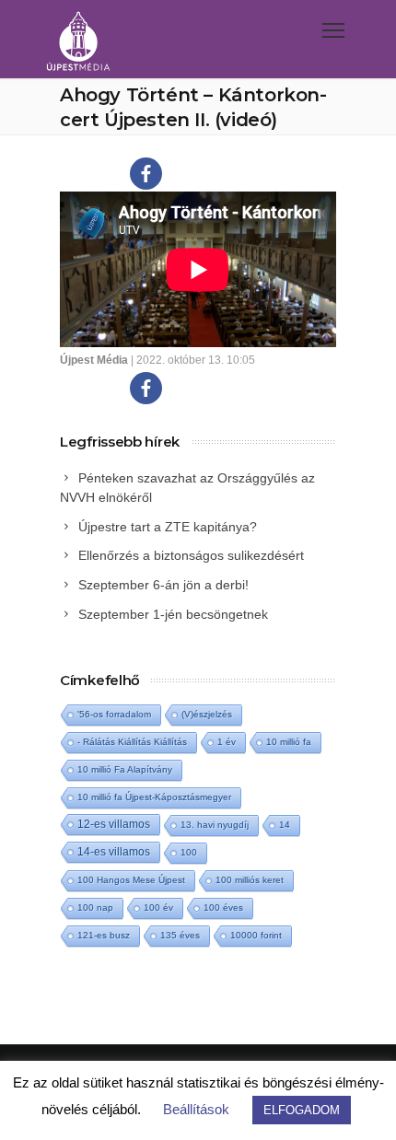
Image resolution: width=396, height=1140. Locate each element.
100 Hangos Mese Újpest (131, 880)
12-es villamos (113, 824)
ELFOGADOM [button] (301, 1110)
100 (189, 852)
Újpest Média (94, 360)
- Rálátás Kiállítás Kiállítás (132, 742)
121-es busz (103, 935)
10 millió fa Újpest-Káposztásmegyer (154, 797)
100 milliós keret (249, 880)
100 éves (223, 907)
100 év (158, 907)
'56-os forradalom (114, 714)
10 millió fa (288, 742)
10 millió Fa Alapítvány (124, 769)
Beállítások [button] (196, 1109)
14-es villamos (113, 851)
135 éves (180, 935)
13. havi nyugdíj (215, 825)
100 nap (95, 907)
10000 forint (256, 935)
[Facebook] (146, 173)
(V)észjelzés (206, 714)
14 (284, 825)
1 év (226, 742)
